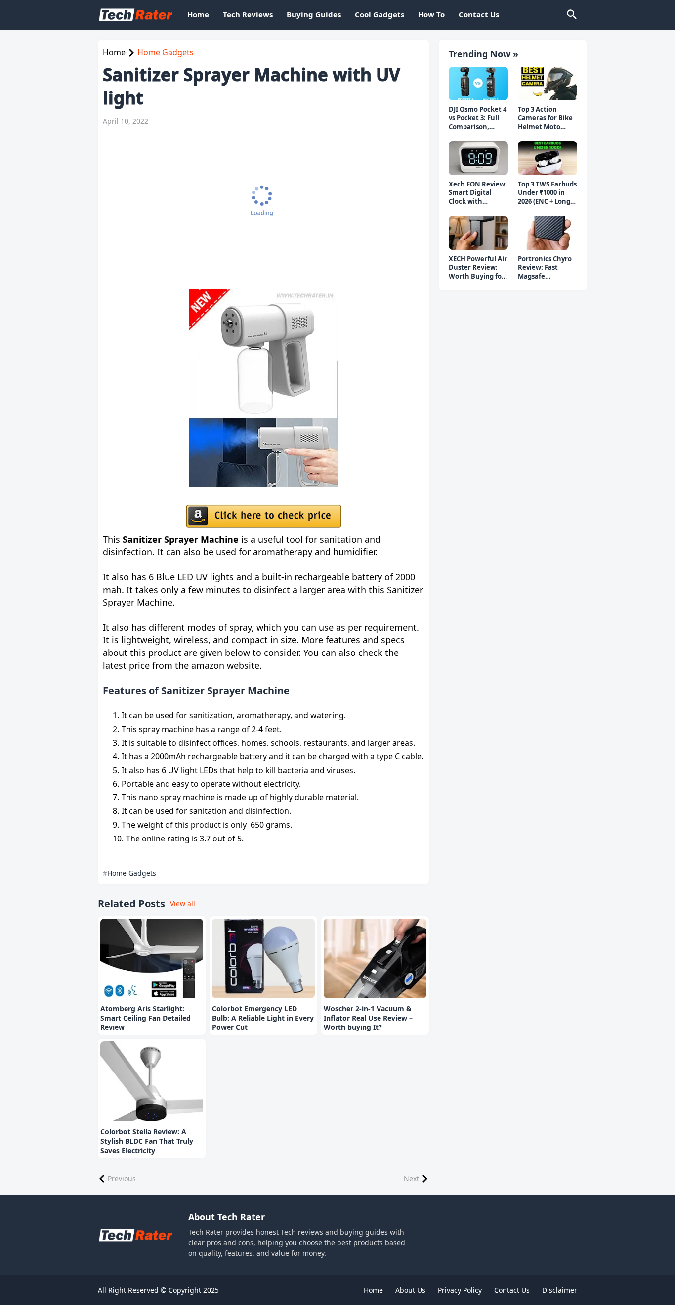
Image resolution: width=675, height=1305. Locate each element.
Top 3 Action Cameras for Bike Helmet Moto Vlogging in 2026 (545, 118)
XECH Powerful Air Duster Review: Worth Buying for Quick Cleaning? (478, 268)
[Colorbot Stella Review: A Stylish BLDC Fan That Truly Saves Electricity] (151, 1081)
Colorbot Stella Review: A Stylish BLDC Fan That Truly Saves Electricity (146, 1141)
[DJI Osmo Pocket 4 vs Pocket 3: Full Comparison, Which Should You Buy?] (478, 83)
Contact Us (479, 14)
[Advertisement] (258, 207)
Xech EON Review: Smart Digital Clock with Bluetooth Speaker (478, 193)
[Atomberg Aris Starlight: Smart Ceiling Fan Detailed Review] (151, 959)
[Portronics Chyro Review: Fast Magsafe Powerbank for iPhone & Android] (547, 232)
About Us (410, 1290)
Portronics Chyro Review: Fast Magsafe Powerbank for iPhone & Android (546, 268)
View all (182, 903)
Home (198, 14)
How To (431, 14)
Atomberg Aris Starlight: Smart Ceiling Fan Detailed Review (145, 1018)
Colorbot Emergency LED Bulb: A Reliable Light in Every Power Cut (263, 1018)
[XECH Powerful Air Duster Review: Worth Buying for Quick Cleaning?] (478, 232)
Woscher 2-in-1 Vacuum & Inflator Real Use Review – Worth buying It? (368, 1018)
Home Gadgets (165, 52)
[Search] (571, 15)
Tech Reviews (248, 14)
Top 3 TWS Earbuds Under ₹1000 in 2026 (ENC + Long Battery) (547, 193)
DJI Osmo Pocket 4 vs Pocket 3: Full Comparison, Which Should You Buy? (477, 118)
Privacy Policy (460, 1290)
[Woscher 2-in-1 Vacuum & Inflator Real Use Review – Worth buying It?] (375, 959)
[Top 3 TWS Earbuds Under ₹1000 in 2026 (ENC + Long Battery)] (547, 158)
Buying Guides (314, 14)
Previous (122, 1178)
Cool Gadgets (379, 14)
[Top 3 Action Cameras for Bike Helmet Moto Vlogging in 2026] (547, 83)
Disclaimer (559, 1290)
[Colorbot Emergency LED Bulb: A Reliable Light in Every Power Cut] (263, 959)
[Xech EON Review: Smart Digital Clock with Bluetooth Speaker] (478, 158)
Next (411, 1178)
